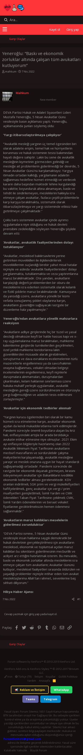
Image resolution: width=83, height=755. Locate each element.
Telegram (50, 699)
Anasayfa (44, 680)
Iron (9, 676)
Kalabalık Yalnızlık (15, 750)
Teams (30, 699)
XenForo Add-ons (15, 669)
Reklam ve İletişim (30, 690)
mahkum (10, 71)
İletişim (38, 676)
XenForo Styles (39, 669)
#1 (78, 599)
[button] (5, 29)
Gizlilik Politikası (68, 676)
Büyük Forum (38, 750)
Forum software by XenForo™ (41, 662)
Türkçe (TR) (24, 676)
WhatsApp (61, 690)
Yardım (31, 680)
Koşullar (51, 676)
